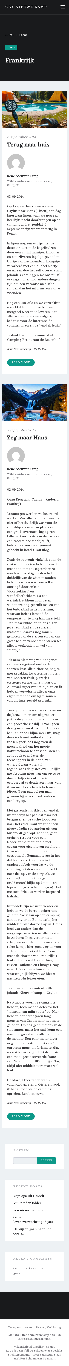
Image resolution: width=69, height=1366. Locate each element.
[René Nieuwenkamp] (34, 1299)
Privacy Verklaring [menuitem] (48, 1327)
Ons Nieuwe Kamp (26, 7)
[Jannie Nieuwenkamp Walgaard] (34, 1312)
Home (9, 35)
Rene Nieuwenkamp (22, 176)
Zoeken (21, 1150)
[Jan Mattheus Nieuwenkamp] (7, 1312)
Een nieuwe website (28, 1210)
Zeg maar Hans (27, 437)
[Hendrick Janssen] (62, 1299)
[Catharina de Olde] (7, 1299)
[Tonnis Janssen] (48, 1312)
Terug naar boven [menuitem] (20, 1327)
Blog (23, 35)
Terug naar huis (28, 144)
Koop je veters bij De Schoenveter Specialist (34, 1350)
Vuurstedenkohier (27, 1203)
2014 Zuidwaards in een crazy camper (29, 183)
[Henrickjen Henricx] (21, 1312)
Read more (21, 362)
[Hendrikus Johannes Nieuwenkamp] (62, 1312)
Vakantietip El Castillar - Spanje (34, 1346)
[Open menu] (62, 7)
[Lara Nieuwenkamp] (21, 1299)
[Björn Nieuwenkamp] (48, 1299)
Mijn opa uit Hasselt (28, 1196)
